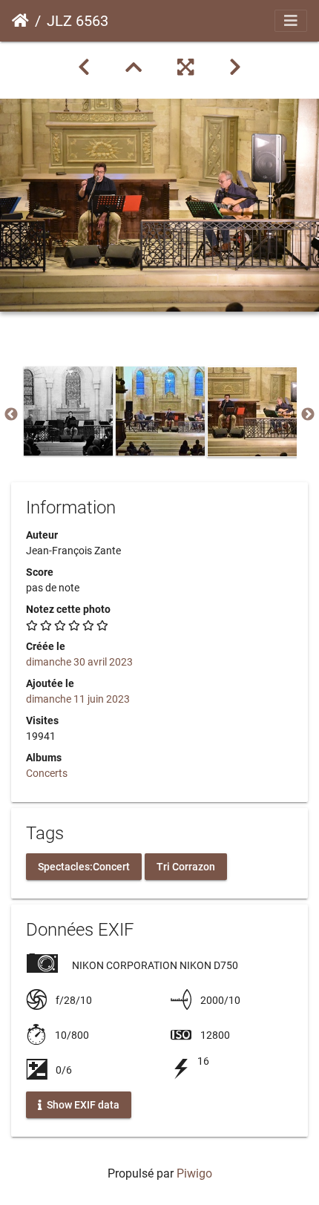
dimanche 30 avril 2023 (79, 662)
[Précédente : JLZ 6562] (84, 67)
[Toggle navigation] (290, 21)
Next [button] (307, 414)
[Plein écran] (185, 67)
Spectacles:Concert (84, 866)
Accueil (20, 21)
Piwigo (194, 1173)
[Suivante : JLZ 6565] (235, 67)
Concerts (47, 773)
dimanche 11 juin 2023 (78, 699)
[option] (68, 411)
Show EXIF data (82, 1105)
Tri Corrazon (186, 866)
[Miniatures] (134, 67)
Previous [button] (11, 414)
